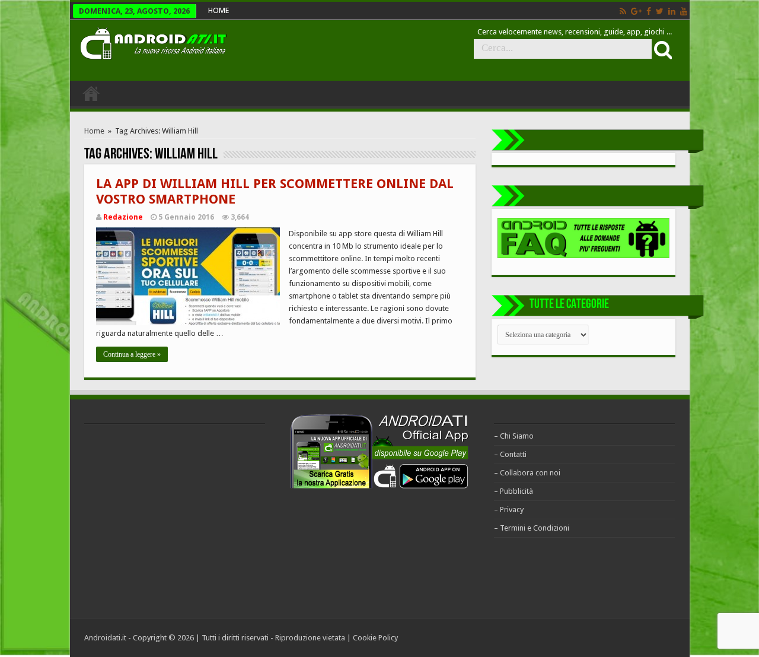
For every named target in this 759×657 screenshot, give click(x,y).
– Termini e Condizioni (531, 527)
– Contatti (510, 454)
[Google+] (636, 11)
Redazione (123, 217)
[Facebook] (648, 11)
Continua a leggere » (132, 354)
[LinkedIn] (672, 11)
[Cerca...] (662, 49)
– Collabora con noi (527, 472)
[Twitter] (660, 11)
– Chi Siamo (514, 435)
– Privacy (509, 509)
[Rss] (622, 11)
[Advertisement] (173, 519)
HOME (218, 10)
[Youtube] (683, 11)
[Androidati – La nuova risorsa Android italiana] (153, 41)
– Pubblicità (513, 491)
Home (94, 130)
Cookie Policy (375, 637)
